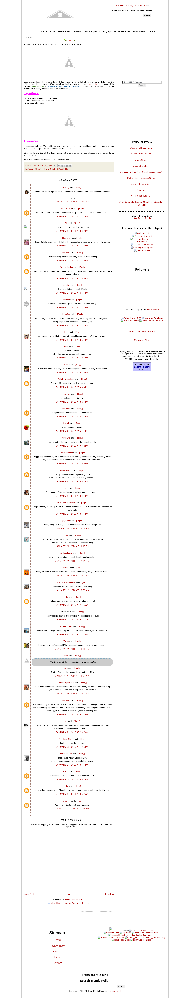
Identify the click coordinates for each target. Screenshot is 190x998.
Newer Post (29, 894)
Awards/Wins (139, 31)
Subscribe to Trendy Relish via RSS (131, 6)
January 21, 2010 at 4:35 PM (72, 372)
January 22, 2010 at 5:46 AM (72, 620)
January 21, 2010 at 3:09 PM (72, 278)
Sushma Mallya (66, 452)
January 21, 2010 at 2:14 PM (72, 216)
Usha (66, 786)
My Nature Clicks (142, 340)
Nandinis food (66, 470)
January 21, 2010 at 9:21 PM (72, 496)
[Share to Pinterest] (70, 165)
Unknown (66, 252)
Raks (66, 597)
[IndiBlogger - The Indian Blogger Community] (144, 937)
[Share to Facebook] (67, 165)
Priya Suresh (66, 208)
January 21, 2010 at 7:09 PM (72, 464)
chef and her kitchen (66, 503)
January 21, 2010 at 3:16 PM (72, 307)
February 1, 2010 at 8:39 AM (72, 809)
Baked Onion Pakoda (141, 154)
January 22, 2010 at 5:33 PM (72, 715)
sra (66, 721)
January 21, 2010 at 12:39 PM (72, 202)
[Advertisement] (142, 55)
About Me (141, 190)
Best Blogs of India (142, 218)
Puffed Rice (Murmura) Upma (141, 178)
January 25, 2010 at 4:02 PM (72, 779)
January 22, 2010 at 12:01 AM (72, 561)
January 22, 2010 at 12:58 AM (72, 590)
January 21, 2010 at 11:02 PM (72, 528)
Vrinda (66, 641)
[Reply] (79, 188)
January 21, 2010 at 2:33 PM (72, 246)
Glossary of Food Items (141, 148)
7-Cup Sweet (141, 160)
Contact (151, 31)
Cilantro (66, 285)
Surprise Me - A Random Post (142, 331)
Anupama (66, 438)
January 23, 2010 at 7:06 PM (72, 747)
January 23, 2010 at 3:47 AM (72, 732)
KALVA (66, 423)
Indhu (66, 347)
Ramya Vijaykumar (66, 683)
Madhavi (66, 300)
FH (66, 223)
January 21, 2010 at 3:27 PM (72, 325)
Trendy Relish (115, 991)
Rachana (66, 238)
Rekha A (66, 568)
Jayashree (66, 801)
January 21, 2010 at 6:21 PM (72, 431)
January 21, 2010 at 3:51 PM (72, 340)
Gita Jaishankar (66, 267)
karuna (66, 771)
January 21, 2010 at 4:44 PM (72, 387)
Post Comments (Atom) (75, 899)
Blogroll (57, 951)
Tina (66, 488)
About (52, 31)
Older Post (109, 894)
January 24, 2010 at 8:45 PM (72, 765)
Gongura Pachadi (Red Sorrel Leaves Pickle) (141, 172)
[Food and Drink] (111, 933)
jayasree (66, 521)
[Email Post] (55, 165)
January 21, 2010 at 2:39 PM (72, 260)
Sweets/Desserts (59, 169)
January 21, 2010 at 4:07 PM (72, 358)
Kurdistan (66, 394)
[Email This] (58, 165)
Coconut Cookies (141, 166)
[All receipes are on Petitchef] (111, 937)
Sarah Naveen (66, 754)
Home (44, 31)
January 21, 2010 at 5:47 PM (72, 416)
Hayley (66, 188)
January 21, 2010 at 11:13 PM (72, 546)
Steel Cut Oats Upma (141, 196)
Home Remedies (122, 31)
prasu (66, 364)
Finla (66, 535)
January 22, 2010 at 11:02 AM (72, 676)
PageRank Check (66, 739)
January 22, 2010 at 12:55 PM (72, 694)
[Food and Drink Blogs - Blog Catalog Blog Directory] (141, 930)
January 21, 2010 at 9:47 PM (72, 514)
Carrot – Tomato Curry (141, 184)
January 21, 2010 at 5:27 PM (72, 402)
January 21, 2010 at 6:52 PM (72, 446)
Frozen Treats (41, 169)
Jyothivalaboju (66, 553)
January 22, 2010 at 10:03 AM (72, 649)
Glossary (77, 31)
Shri (66, 668)
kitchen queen (66, 626)
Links (57, 957)
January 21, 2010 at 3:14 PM (72, 293)
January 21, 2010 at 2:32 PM (72, 231)
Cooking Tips (105, 31)
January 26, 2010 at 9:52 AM (72, 794)
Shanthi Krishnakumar (66, 582)
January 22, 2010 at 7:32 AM (72, 634)
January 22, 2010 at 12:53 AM (72, 576)
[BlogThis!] (61, 165)
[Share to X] (64, 165)
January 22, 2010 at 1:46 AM (72, 605)
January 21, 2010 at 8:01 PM (72, 481)
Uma (66, 656)
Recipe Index (64, 31)
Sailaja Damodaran (66, 379)
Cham (66, 332)
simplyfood (66, 314)
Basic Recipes (90, 31)
